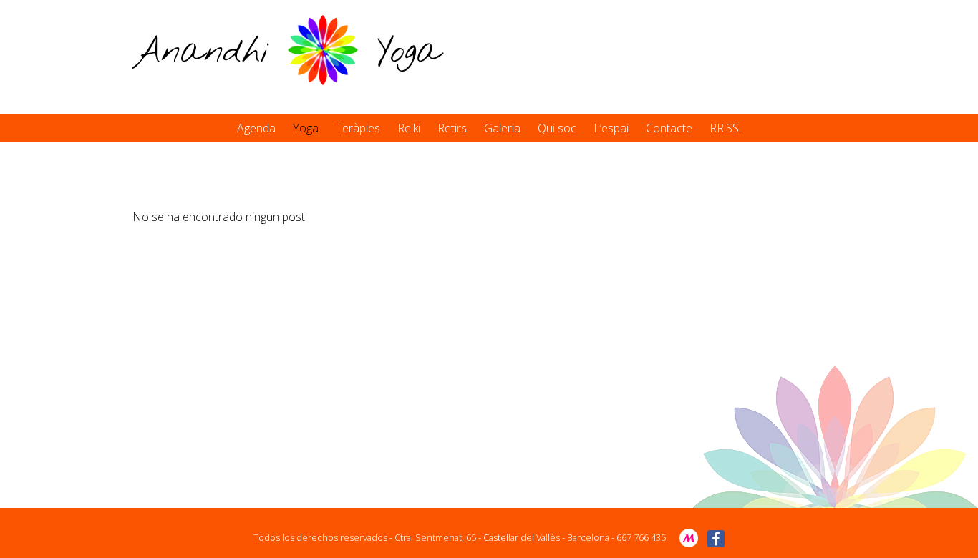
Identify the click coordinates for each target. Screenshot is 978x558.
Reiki (408, 128)
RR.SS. (725, 128)
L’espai (611, 128)
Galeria (502, 128)
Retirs (452, 128)
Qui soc (557, 128)
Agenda (256, 128)
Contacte (669, 128)
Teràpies (358, 128)
